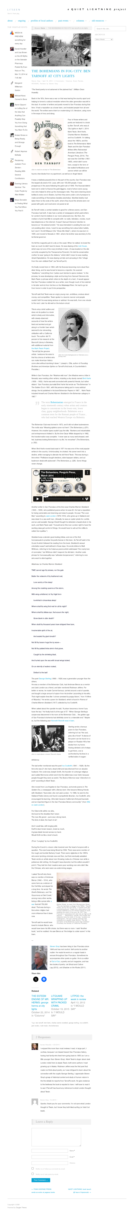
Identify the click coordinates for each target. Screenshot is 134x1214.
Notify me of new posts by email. (47, 1174)
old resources (98, 21)
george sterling (74, 1023)
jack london (35, 1025)
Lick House (82, 246)
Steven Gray (36, 81)
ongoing (21, 21)
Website (72, 1163)
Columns (69, 81)
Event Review (78, 81)
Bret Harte (87, 378)
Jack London (51, 516)
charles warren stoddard (59, 1023)
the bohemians (54, 1025)
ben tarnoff (39, 1023)
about (10, 21)
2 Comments (59, 81)
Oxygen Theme (21, 1207)
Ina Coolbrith (67, 765)
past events (63, 21)
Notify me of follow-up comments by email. (50, 1169)
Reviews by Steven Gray (49, 83)
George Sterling (45, 678)
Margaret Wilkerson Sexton (18, 86)
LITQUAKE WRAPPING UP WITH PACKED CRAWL (59, 1000)
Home (43, 28)
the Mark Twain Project (40, 348)
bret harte (47, 1023)
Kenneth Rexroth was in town (62, 720)
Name (72, 1150)
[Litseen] (14, 9)
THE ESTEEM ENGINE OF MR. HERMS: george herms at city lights (40, 1002)
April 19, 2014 (47, 81)
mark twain (44, 1025)
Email (72, 1157)
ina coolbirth (84, 1023)
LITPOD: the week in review (78, 997)
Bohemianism (56, 402)
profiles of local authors (42, 21)
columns (80, 21)
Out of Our (56, 961)
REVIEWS (35, 83)
